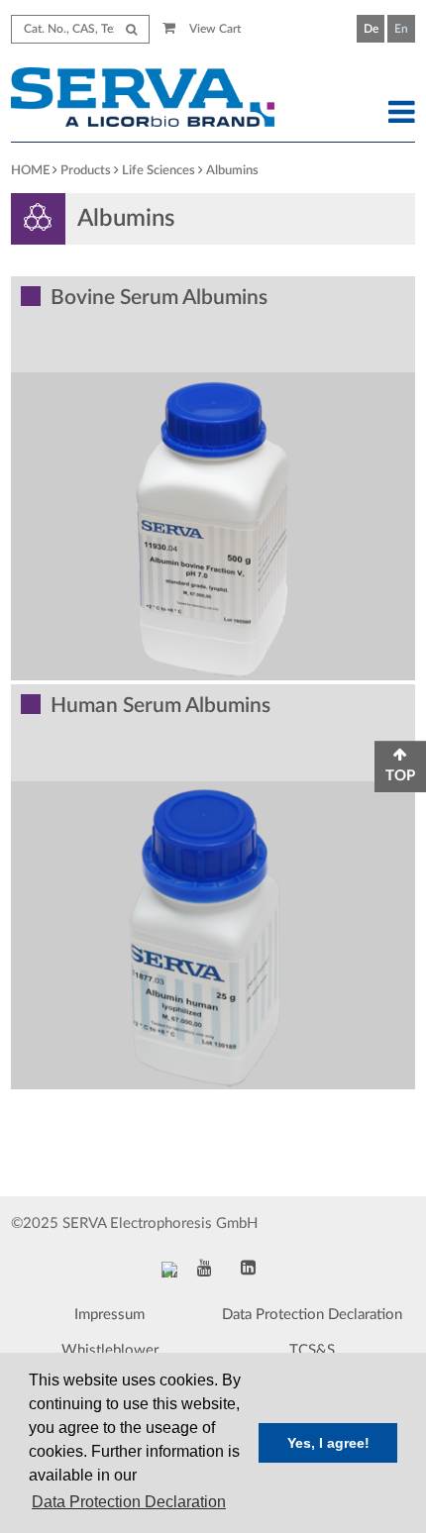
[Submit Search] (131, 29)
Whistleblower (110, 1350)
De (371, 29)
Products (85, 170)
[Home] (160, 100)
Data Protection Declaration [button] (129, 1501)
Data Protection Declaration (312, 1314)
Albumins (232, 170)
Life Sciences (158, 170)
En (401, 29)
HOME (30, 170)
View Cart (213, 29)
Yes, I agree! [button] (328, 1443)
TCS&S (312, 1350)
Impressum (109, 1314)
